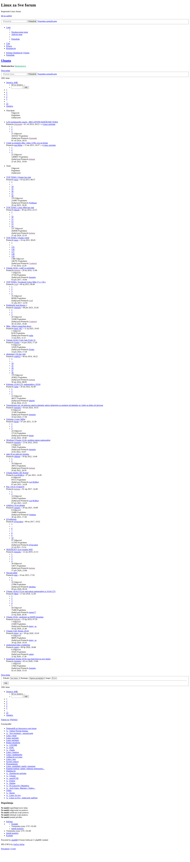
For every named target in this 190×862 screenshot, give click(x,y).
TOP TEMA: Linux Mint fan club (20, 207)
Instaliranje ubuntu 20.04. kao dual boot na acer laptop (28, 659)
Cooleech (33, 263)
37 (12, 193)
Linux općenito (49, 124)
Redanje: (25, 678)
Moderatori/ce (20, 66)
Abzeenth (18, 124)
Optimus (32, 515)
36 (12, 191)
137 (12, 252)
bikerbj (32, 401)
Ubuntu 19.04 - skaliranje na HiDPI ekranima (24, 617)
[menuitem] (19, 32)
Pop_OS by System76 (15, 487)
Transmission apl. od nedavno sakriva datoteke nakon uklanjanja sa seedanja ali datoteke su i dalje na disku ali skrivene (54, 405)
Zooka (16, 342)
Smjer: (48, 678)
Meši (16, 594)
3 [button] (6, 94)
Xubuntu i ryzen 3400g (15, 419)
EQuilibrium (11, 519)
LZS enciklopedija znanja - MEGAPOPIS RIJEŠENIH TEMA (32, 122)
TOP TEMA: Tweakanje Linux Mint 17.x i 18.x (26, 282)
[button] (12, 82)
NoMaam (33, 203)
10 (12, 538)
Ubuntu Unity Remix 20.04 (17, 631)
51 (12, 219)
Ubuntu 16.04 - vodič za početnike (20, 268)
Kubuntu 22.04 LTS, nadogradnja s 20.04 (23, 384)
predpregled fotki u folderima (18, 645)
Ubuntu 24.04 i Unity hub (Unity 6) (20, 340)
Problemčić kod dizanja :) (16, 305)
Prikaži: (6, 678)
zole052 (17, 356)
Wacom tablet (11, 573)
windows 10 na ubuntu (15, 505)
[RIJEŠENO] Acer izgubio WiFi (19, 549)
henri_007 (18, 328)
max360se (18, 145)
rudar (31, 335)
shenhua (32, 587)
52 (12, 221)
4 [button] (6, 97)
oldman (17, 456)
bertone (32, 159)
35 (12, 189)
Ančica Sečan (18, 844)
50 (12, 217)
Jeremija (32, 277)
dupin (16, 421)
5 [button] (6, 99)
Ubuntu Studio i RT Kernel (17, 473)
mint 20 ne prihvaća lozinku (17, 454)
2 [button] (6, 92)
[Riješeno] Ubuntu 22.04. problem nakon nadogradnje (28, 440)
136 (12, 249)
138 (12, 254)
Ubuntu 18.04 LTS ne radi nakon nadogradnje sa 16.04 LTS (30, 591)
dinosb (17, 210)
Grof (16, 284)
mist (15, 575)
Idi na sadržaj (6, 16)
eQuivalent (18, 522)
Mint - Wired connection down (18, 326)
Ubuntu (6, 60)
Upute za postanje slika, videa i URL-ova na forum (27, 143)
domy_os (32, 626)
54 (12, 226)
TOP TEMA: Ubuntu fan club (18, 177)
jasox (16, 180)
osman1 (17, 508)
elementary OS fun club (16, 354)
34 (12, 186)
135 (12, 247)
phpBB (14, 840)
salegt (16, 647)
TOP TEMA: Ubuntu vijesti (17, 238)
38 (12, 196)
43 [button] (7, 104)
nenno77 (32, 612)
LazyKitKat (19, 475)
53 (12, 224)
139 (12, 256)
